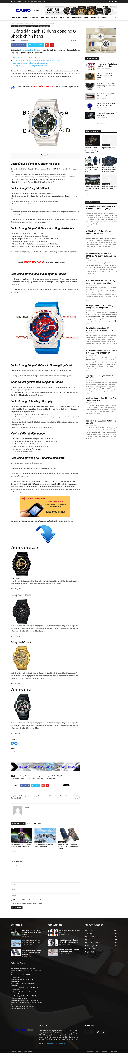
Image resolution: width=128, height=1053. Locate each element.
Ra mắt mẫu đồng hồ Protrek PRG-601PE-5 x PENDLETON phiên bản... (31, 952)
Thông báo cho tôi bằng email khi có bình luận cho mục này (30, 900)
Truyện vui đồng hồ (98, 18)
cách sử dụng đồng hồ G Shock (30, 50)
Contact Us (114, 1051)
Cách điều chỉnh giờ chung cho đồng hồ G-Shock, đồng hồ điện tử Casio (36, 60)
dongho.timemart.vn (92, 202)
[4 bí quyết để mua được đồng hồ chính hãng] (90, 115)
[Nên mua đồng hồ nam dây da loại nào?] (110, 140)
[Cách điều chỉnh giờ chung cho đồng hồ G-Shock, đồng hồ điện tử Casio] (53, 942)
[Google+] (109, 1)
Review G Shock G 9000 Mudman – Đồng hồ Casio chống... (105, 75)
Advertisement (105, 1051)
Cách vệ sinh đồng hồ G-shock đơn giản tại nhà (29, 58)
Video (87, 955)
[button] (115, 18)
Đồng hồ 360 (64, 18)
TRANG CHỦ (16, 18)
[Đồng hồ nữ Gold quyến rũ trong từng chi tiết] (110, 180)
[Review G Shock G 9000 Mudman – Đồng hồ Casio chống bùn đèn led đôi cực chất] (90, 76)
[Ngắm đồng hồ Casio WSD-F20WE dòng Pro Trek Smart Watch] (90, 86)
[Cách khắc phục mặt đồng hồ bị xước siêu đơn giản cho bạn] (53, 952)
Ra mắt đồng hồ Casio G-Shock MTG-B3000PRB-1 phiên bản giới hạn (101, 207)
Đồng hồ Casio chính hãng (93, 943)
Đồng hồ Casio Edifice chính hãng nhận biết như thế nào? (64, 797)
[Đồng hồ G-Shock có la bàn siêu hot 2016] (53, 932)
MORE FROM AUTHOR (34, 824)
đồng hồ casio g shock (18, 778)
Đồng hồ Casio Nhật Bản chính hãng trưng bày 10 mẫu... (92, 188)
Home (12, 23)
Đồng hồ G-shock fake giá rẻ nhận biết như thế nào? (31, 63)
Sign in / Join (47, 1)
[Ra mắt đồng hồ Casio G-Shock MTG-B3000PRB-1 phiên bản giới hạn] (21, 835)
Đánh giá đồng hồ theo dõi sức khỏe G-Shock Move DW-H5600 (101, 399)
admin (14, 40)
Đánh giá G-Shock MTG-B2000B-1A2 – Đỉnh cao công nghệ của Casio (109, 169)
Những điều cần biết (80, 18)
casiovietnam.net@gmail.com (55, 1043)
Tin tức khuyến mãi (30, 18)
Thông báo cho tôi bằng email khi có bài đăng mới (27, 903)
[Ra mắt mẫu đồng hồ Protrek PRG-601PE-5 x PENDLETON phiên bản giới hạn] (69, 835)
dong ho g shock (50, 776)
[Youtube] (115, 1)
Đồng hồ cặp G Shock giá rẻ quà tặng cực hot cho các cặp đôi (25, 797)
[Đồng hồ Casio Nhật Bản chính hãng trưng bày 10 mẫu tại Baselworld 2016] (92, 180)
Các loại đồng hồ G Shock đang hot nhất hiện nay (30, 66)
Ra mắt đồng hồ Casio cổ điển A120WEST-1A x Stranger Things (99, 329)
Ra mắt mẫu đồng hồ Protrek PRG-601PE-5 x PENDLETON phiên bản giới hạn (68, 846)
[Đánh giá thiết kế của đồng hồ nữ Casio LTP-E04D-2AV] (90, 106)
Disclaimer (90, 1051)
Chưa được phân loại (91, 949)
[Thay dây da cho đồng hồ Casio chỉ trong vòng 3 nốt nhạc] (90, 96)
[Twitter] (112, 1)
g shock (28, 778)
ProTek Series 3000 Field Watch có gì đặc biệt (101, 422)
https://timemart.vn (22, 1008)
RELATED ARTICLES (18, 824)
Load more (100, 123)
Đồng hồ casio (61, 776)
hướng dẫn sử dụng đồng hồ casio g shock (44, 778)
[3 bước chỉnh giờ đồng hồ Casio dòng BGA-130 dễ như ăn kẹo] (90, 66)
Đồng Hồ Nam (34, 26)
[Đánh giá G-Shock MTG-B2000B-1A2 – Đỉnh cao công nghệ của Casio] (110, 161)
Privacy (97, 1051)
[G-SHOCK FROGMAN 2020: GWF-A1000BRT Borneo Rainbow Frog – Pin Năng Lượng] (92, 140)
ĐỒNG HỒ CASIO (34, 262)
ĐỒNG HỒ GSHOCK (42, 86)
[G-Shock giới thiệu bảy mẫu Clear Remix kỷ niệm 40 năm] (45, 835)
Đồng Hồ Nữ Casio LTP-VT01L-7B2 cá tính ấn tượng (92, 169)
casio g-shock (40, 776)
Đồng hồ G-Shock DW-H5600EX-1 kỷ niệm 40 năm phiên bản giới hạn (100, 282)
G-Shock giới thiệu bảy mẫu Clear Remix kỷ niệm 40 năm (99, 232)
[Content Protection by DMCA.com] (12, 1013)
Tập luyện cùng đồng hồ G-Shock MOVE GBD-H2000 (99, 376)
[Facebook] (106, 1)
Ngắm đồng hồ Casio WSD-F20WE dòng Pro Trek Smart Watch (106, 86)
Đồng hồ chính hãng (49, 18)
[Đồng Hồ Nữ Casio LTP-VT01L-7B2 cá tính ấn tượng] (92, 161)
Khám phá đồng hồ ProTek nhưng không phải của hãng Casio (99, 306)
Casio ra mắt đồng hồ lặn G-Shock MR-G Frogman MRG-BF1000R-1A (101, 352)
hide (48, 155)
